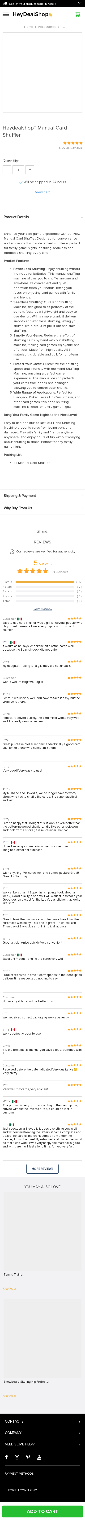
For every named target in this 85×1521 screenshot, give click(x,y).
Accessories (47, 27)
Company (13, 1433)
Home (28, 27)
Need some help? (19, 1444)
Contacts (14, 1421)
